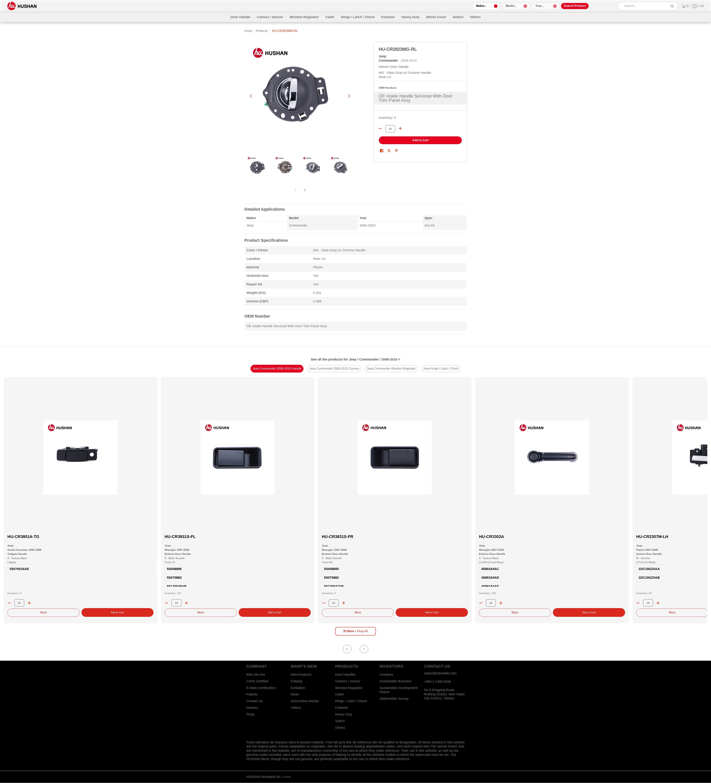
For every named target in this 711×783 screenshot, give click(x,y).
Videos (296, 708)
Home (248, 30)
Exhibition (298, 688)
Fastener (341, 708)
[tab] (277, 368)
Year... (539, 5)
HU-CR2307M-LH (652, 536)
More (43, 612)
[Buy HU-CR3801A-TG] (80, 457)
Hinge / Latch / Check (351, 701)
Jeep (382, 56)
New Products (301, 674)
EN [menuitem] (702, 6)
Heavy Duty (343, 714)
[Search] (672, 6)
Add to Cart (420, 140)
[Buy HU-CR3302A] (552, 457)
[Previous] (251, 96)
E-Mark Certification (261, 688)
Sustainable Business (395, 681)
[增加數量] (400, 128)
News (295, 694)
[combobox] (645, 6)
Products (262, 30)
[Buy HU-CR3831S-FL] (238, 457)
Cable (339, 694)
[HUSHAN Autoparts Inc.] (21, 6)
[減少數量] (380, 128)
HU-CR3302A (491, 536)
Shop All (355, 631)
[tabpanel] (355, 271)
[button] (381, 151)
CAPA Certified (257, 681)
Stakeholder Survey (394, 698)
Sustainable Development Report (399, 690)
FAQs (250, 714)
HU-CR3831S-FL (180, 536)
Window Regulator (348, 688)
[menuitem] (685, 6)
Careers (252, 708)
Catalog (296, 681)
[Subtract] (9, 603)
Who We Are (255, 674)
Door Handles (345, 674)
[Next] (349, 96)
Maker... (481, 5)
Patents (252, 694)
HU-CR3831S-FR (337, 536)
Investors (386, 674)
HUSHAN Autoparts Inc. (264, 777)
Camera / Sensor (347, 681)
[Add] (29, 603)
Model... (511, 5)
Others (340, 728)
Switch (340, 721)
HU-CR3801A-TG (23, 536)
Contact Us (254, 701)
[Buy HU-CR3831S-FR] (395, 457)
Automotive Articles (305, 701)
